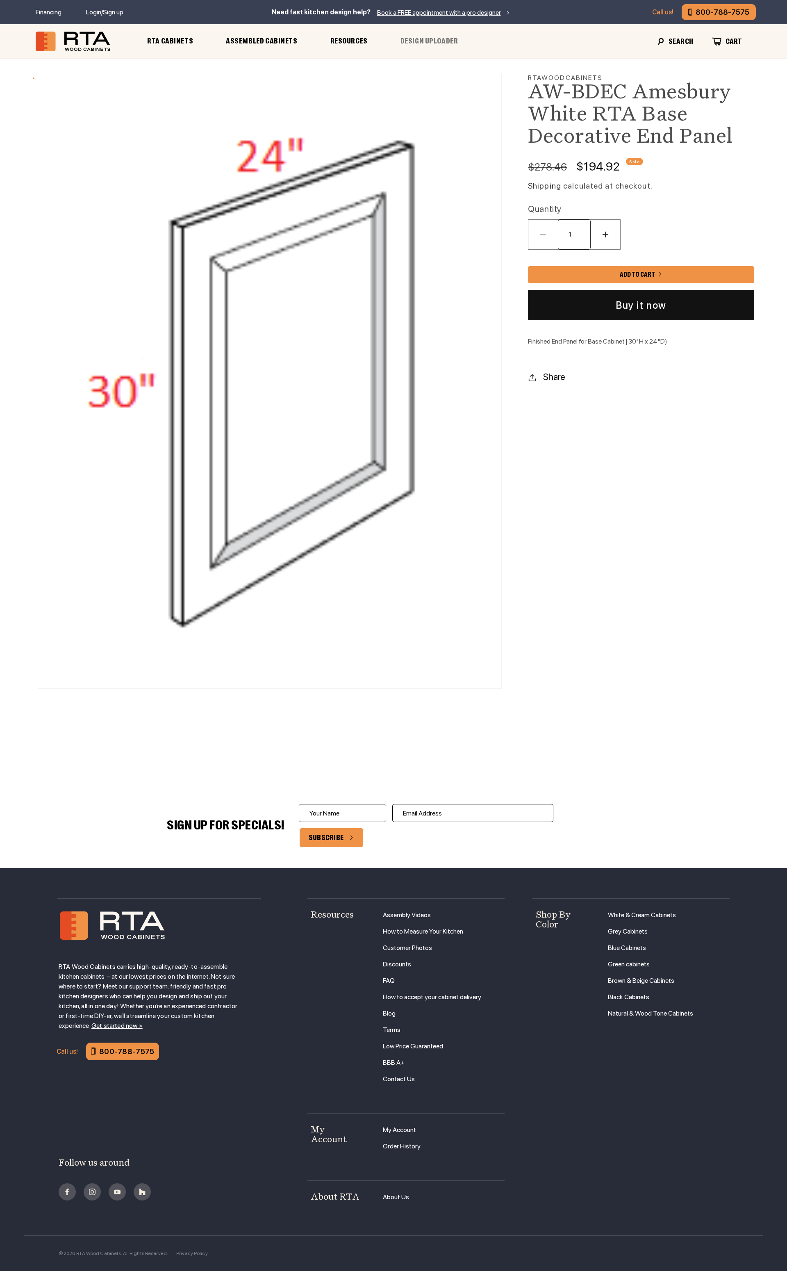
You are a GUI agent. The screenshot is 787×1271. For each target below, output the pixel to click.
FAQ (389, 980)
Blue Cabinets (627, 948)
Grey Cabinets (628, 931)
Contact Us (399, 1079)
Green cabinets (629, 964)
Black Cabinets (628, 997)
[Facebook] (67, 1191)
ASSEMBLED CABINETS (261, 41)
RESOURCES (349, 41)
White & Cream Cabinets (642, 915)
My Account (399, 1130)
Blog (389, 1013)
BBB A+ (394, 1062)
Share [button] (554, 377)
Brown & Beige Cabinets (641, 980)
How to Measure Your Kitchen (423, 931)
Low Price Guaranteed (413, 1046)
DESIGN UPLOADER (429, 41)
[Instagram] (92, 1191)
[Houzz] (142, 1191)
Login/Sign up (104, 12)
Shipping (544, 186)
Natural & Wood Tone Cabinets (650, 1013)
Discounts (397, 964)
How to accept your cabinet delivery (432, 997)
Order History (402, 1146)
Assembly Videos (407, 915)
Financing (48, 12)
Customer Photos (407, 948)
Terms (391, 1030)
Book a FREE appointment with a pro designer (439, 12)
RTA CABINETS (170, 41)
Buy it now (641, 305)
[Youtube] (117, 1191)
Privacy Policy (192, 1253)
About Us (396, 1197)
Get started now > (117, 1026)
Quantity (545, 209)
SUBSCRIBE (326, 838)
